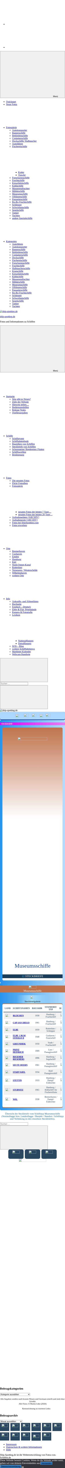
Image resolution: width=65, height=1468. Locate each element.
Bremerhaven (18, 551)
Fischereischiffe (19, 260)
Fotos (8, 478)
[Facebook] (28, 24)
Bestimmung (18, 454)
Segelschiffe (18, 210)
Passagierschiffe (19, 199)
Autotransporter (19, 130)
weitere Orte (18, 575)
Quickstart (11, 101)
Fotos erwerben (19, 525)
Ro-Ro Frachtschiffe (22, 202)
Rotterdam (17, 567)
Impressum (11, 1444)
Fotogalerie (11, 127)
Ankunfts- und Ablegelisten (25, 601)
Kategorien (11, 241)
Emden (15, 556)
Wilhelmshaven (19, 573)
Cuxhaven (17, 554)
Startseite (10, 396)
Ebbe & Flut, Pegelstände (24, 609)
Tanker (15, 213)
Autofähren (17, 143)
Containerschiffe (20, 138)
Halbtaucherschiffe (21, 268)
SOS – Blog (18, 646)
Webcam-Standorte (21, 654)
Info (8, 598)
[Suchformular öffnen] (24, 670)
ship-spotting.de (7, 316)
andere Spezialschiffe (22, 218)
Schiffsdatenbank (20, 441)
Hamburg (16, 559)
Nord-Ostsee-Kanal (21, 564)
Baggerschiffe (18, 133)
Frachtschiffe (18, 180)
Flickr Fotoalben (20, 483)
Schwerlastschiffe (20, 207)
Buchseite (16, 604)
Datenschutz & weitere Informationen (24, 1447)
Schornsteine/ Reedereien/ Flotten (28, 449)
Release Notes (19, 410)
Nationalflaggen (25, 640)
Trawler (22, 175)
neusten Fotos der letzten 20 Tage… (35, 514)
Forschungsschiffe (20, 177)
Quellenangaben (20, 412)
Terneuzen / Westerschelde (24, 570)
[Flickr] (28, 47)
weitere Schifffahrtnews (23, 649)
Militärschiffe (18, 191)
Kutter (21, 172)
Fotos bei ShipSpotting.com (25, 522)
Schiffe (9, 436)
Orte (8, 548)
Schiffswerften (19, 452)
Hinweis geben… (20, 404)
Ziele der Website (20, 402)
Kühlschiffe (17, 186)
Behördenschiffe (20, 135)
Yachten (16, 215)
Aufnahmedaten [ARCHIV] (25, 517)
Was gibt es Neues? (21, 399)
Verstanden (46, 1463)
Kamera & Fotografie (22, 612)
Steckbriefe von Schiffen (24, 446)
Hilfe (8, 1449)
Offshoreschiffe (19, 196)
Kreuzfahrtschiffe (20, 183)
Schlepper (17, 204)
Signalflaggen (24, 643)
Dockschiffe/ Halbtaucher (24, 141)
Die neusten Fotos (20, 480)
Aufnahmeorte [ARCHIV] (24, 520)
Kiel (14, 562)
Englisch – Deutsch (21, 607)
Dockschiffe (18, 257)
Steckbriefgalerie (33, 1001)
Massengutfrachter (21, 188)
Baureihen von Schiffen (23, 444)
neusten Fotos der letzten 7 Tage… (34, 512)
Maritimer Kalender (21, 651)
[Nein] (22, 1467)
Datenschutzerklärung (10, 1466)
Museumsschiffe (20, 194)
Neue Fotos (11, 104)
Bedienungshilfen (20, 407)
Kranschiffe (17, 271)
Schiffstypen (18, 438)
